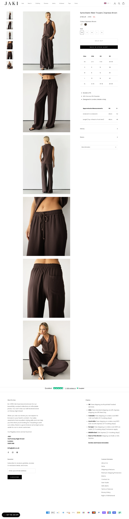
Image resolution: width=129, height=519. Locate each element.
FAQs (103, 466)
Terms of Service (107, 489)
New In (30, 3)
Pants (76, 3)
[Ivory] (81, 24)
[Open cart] (123, 3)
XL (102, 32)
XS (82, 32)
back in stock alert (99, 47)
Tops (69, 3)
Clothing (38, 3)
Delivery (82, 128)
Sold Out (99, 41)
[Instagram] (12, 452)
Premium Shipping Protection (111, 473)
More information (86, 147)
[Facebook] (8, 452)
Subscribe (14, 477)
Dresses (46, 3)
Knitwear (61, 3)
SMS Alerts (105, 486)
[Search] (119, 3)
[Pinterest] (17, 452)
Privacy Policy (105, 492)
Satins (53, 3)
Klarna (103, 476)
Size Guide (105, 483)
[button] (11, 515)
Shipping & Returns (108, 469)
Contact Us (105, 479)
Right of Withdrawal (108, 496)
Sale (23, 3)
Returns (82, 137)
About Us (104, 463)
